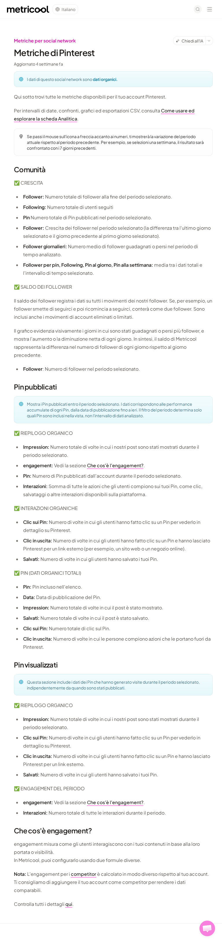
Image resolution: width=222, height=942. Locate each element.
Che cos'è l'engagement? (115, 465)
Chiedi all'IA (192, 40)
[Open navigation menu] (209, 9)
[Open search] (198, 9)
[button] (207, 928)
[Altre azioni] (209, 41)
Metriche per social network (45, 41)
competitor (83, 874)
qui (68, 904)
